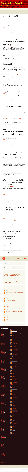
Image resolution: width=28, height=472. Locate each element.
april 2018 (2, 411)
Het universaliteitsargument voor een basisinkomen (13, 131)
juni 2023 (2, 362)
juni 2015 (2, 444)
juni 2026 (2, 334)
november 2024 (3, 353)
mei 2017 (2, 418)
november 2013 (3, 461)
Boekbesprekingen (13, 9)
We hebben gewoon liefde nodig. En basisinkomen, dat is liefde (13, 182)
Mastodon (5, 324)
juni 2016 (2, 430)
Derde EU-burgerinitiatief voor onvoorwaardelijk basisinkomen (12, 297)
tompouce (12, 20)
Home (1, 9)
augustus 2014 (3, 455)
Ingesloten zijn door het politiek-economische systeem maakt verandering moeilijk (14, 292)
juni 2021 (2, 388)
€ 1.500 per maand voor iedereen (10, 95)
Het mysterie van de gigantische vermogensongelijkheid (10, 276)
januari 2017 (2, 422)
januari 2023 (2, 368)
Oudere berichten (7, 258)
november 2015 (3, 438)
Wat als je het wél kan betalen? (10, 29)
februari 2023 (2, 367)
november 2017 (3, 414)
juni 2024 (2, 354)
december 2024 (3, 352)
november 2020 (3, 393)
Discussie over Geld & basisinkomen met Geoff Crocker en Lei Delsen (11, 273)
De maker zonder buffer (15, 426)
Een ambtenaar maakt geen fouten (7, 282)
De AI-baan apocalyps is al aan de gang (11, 220)
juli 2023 (2, 361)
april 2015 (2, 446)
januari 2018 (2, 413)
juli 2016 (2, 429)
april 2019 (2, 402)
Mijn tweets (21, 334)
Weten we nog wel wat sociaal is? (10, 118)
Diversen (8, 20)
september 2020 (3, 394)
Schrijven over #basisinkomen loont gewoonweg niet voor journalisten (11, 281)
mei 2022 (2, 377)
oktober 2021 (2, 385)
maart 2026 (2, 337)
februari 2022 (2, 380)
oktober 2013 (2, 462)
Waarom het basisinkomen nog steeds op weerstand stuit (11, 300)
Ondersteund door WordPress (6, 466)
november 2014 (3, 452)
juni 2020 (2, 395)
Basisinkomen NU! (19, 9)
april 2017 (2, 419)
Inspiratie (8, 9)
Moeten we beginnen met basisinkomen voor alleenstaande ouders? (15, 416)
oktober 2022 (2, 371)
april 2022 (2, 378)
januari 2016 (2, 436)
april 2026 (2, 336)
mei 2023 (2, 363)
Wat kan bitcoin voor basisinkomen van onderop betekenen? (14, 41)
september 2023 (3, 359)
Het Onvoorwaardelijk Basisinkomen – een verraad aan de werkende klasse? (12, 274)
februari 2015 (2, 448)
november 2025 (3, 342)
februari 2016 (2, 435)
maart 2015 (2, 447)
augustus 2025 (3, 345)
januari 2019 (2, 403)
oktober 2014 (2, 453)
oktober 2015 (2, 439)
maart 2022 (2, 379)
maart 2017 (2, 420)
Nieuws (4, 9)
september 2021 (3, 386)
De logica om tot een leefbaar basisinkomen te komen (15, 398)
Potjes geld (7, 64)
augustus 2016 (3, 428)
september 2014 (3, 454)
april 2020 (2, 396)
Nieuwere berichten (21, 258)
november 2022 (3, 370)
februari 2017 (2, 421)
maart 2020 (2, 397)
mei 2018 (2, 410)
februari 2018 (2, 412)
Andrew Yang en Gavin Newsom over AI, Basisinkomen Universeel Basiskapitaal (14, 311)
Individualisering (7, 289)
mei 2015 (2, 445)
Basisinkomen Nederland (22, 29)
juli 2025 (2, 346)
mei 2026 (2, 335)
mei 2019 (2, 401)
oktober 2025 (2, 343)
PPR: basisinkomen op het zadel (7, 277)
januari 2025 (2, 351)
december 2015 (3, 437)
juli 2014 (2, 456)
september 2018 (3, 405)
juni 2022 (2, 376)
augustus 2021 (3, 387)
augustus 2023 (3, 360)
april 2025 (2, 350)
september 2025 (3, 344)
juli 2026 (2, 333)
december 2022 (3, 369)
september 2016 (3, 427)
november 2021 (3, 384)
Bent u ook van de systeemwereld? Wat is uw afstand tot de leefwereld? (13, 308)
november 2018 (3, 404)
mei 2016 (2, 431)
